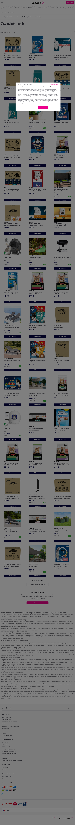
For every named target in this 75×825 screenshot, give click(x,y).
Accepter (43, 107)
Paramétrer (32, 106)
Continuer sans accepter (54, 84)
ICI (22, 103)
